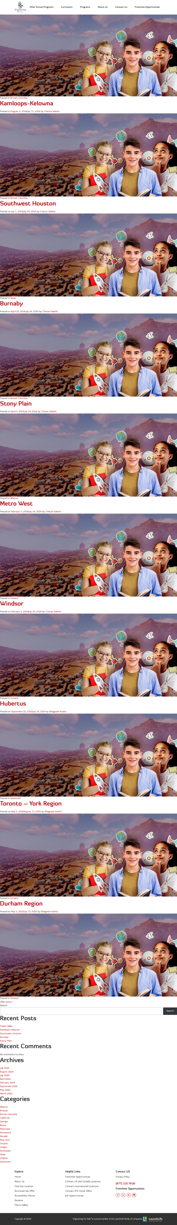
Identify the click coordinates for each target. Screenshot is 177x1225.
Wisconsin (15, 798)
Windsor (11, 604)
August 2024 (6, 1072)
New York (5, 1140)
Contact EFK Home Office (78, 1191)
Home (18, 1177)
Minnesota (5, 1133)
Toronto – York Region (31, 804)
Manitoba (5, 1129)
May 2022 (5, 1090)
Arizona (4, 1111)
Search (3, 1005)
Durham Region (21, 904)
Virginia (4, 1158)
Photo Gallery (21, 1205)
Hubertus (13, 704)
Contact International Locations (81, 1186)
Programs (85, 7)
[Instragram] (134, 1195)
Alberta (14, 498)
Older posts (6, 1002)
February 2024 (7, 1083)
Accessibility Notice (25, 1196)
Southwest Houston (28, 204)
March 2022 (6, 1094)
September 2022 (8, 1086)
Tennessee (5, 1151)
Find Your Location (24, 1186)
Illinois (3, 1125)
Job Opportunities (74, 1196)
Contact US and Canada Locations (83, 1181)
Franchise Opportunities (147, 7)
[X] (123, 1195)
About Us (103, 7)
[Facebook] (118, 1195)
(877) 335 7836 (125, 1183)
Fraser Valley (6, 1026)
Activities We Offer (25, 1191)
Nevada (4, 1136)
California (5, 1118)
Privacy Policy (123, 1177)
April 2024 (5, 1079)
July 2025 (4, 1068)
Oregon (3, 1147)
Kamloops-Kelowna (26, 104)
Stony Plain (16, 404)
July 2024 (4, 1075)
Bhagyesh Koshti (58, 711)
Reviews (19, 1200)
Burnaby (11, 304)
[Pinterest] (129, 1195)
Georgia (4, 1121)
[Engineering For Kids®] (20, 7)
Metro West (16, 504)
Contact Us (121, 7)
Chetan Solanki (51, 111)
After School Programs (42, 7)
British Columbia (18, 98)
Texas (13, 298)
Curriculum (67, 7)
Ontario (14, 598)
